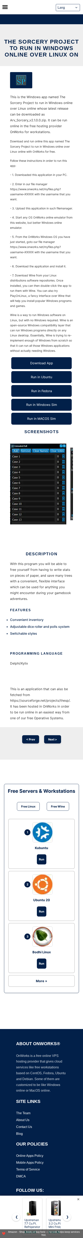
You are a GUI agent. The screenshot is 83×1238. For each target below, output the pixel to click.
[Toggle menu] (5, 7)
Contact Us (24, 1127)
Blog (19, 1133)
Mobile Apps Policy (30, 1162)
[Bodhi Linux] (43, 936)
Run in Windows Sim (41, 405)
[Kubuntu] (43, 832)
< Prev (30, 739)
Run (41, 859)
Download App (41, 363)
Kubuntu (41, 848)
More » (41, 981)
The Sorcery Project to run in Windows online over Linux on (41, 48)
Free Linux (28, 806)
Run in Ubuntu (41, 377)
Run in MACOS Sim (41, 419)
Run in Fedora (41, 391)
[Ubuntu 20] (43, 884)
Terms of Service (28, 1169)
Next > (52, 739)
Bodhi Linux (41, 952)
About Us (22, 1120)
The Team (23, 1113)
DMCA (21, 1176)
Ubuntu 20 (41, 900)
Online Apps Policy (29, 1155)
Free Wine (58, 806)
